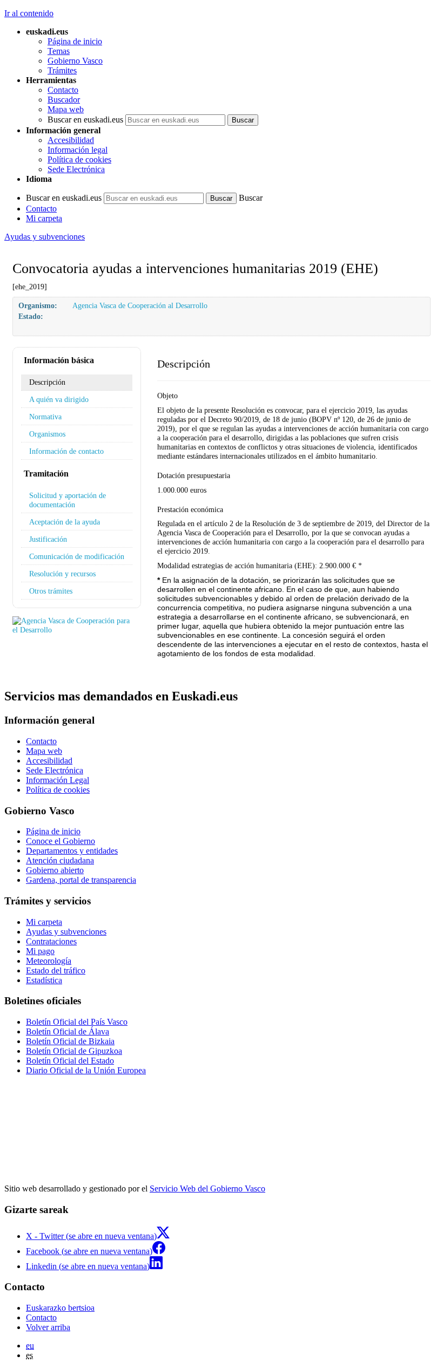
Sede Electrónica (76, 169)
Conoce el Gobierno (60, 841)
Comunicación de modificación (76, 556)
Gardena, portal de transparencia (81, 879)
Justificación (48, 539)
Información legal (78, 149)
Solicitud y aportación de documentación (67, 500)
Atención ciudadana (60, 860)
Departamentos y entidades (72, 850)
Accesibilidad (71, 140)
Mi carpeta (44, 218)
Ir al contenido (28, 13)
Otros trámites (50, 591)
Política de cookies (79, 159)
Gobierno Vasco (75, 60)
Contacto (63, 89)
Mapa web (66, 109)
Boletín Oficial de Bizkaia (70, 1041)
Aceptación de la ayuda (64, 521)
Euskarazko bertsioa (60, 1307)
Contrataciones (51, 941)
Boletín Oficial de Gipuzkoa (74, 1050)
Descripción (47, 382)
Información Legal (57, 780)
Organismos (47, 434)
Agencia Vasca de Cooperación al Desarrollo (139, 305)
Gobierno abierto (55, 870)
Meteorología (48, 960)
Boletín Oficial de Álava (67, 1031)
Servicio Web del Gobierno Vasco (207, 1188)
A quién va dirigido (59, 399)
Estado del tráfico (55, 970)
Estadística (44, 980)
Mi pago (40, 951)
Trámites (62, 70)
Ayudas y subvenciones (44, 236)
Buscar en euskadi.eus (85, 119)
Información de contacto (66, 451)
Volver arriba (48, 1327)
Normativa (45, 416)
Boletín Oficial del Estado (70, 1060)
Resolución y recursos (62, 573)
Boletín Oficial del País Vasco (76, 1021)
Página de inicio (75, 41)
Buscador (64, 99)
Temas (59, 51)
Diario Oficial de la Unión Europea (86, 1070)
